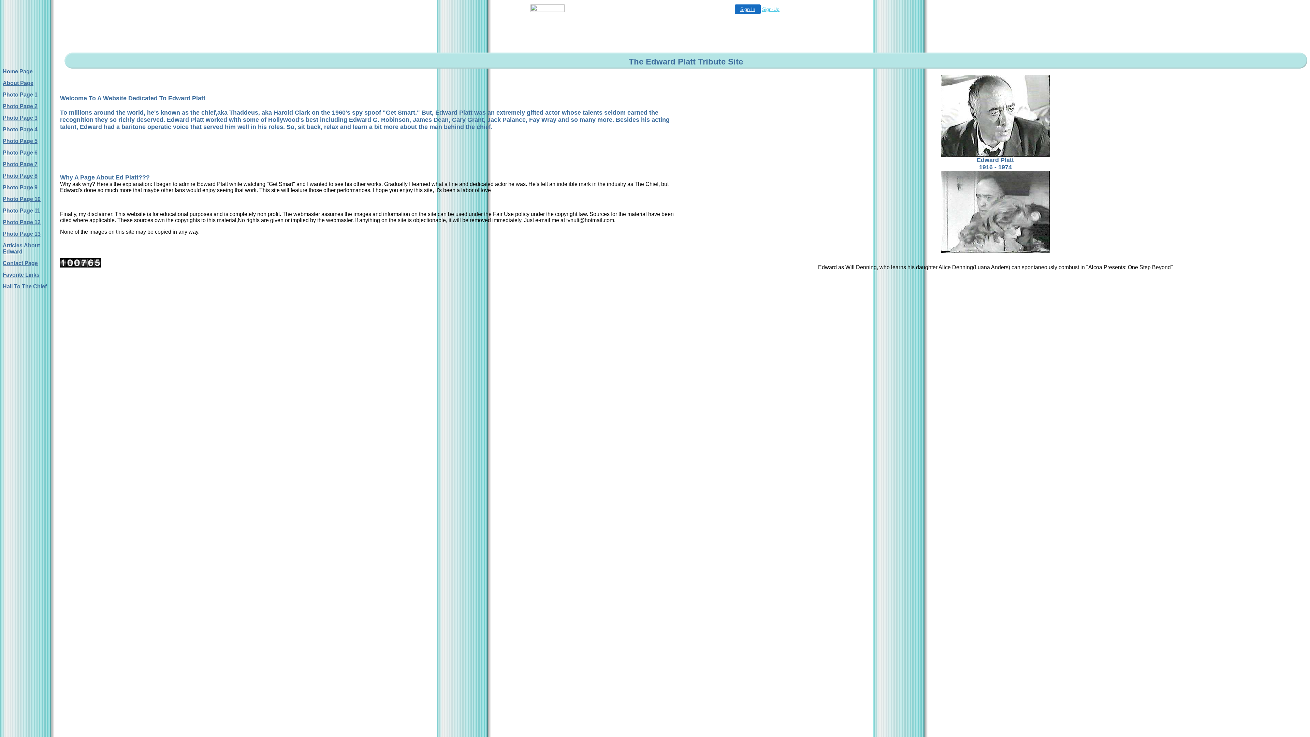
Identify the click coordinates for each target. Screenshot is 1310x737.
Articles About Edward (21, 249)
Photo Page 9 (20, 187)
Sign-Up (771, 9)
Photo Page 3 (20, 118)
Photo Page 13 (22, 234)
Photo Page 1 (20, 95)
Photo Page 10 (22, 199)
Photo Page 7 (20, 164)
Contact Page (20, 263)
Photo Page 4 (20, 129)
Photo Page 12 (22, 222)
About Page (18, 83)
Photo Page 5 (20, 141)
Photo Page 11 (21, 211)
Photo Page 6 (20, 153)
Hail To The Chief (25, 286)
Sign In (747, 9)
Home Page (18, 71)
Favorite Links (21, 275)
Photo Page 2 (20, 106)
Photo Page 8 (20, 176)
